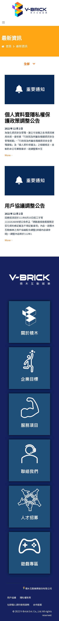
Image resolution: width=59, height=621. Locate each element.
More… (9, 155)
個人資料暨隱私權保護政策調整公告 (27, 118)
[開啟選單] (3, 22)
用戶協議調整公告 (25, 206)
